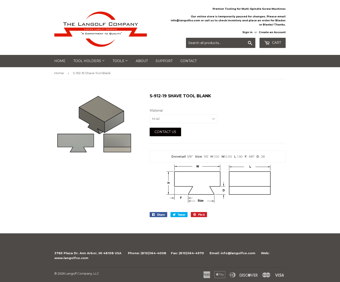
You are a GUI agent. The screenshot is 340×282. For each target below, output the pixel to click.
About (142, 61)
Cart (276, 43)
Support (164, 61)
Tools (119, 61)
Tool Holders (87, 61)
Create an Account (272, 32)
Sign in (247, 32)
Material (156, 110)
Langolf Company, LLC (82, 273)
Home (59, 61)
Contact (188, 61)
